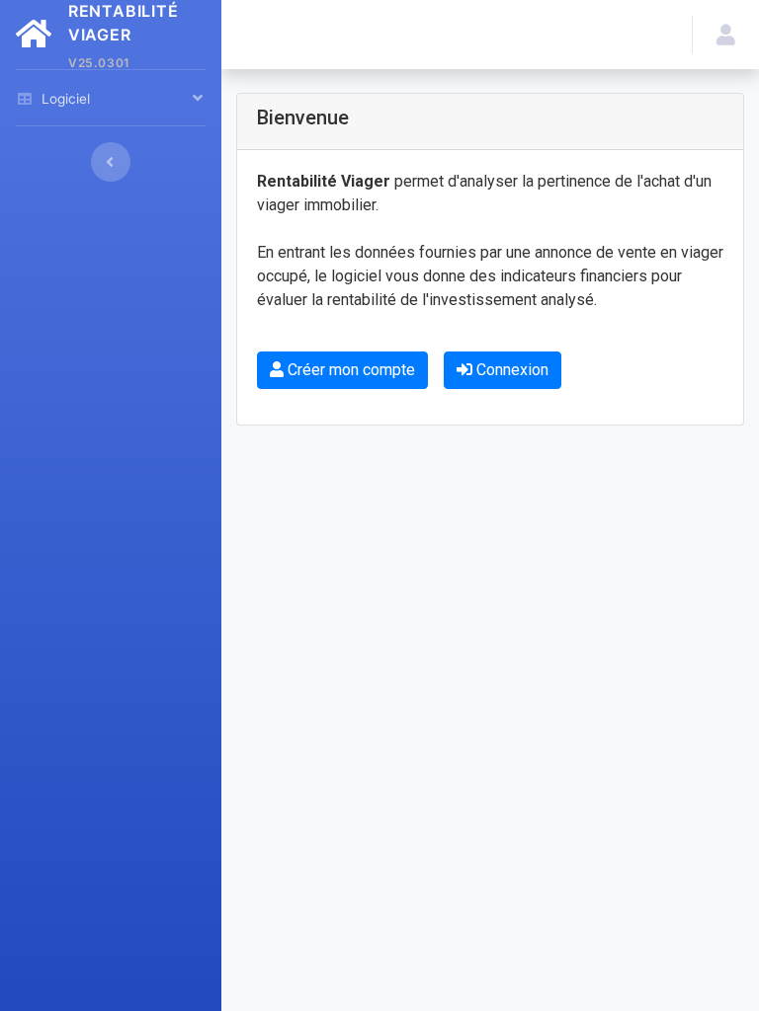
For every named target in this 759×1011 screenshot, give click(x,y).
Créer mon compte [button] (349, 369)
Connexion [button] (510, 369)
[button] (726, 34)
